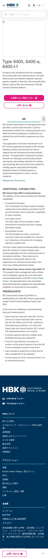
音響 (4, 467)
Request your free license (14, 180)
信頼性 (5, 479)
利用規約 (6, 452)
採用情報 (6, 432)
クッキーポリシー (18, 531)
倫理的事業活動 (29, 534)
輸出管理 (6, 444)
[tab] (24, 243)
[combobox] (24, 14)
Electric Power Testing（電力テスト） (19, 471)
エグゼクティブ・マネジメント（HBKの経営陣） (22, 426)
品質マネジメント (10, 448)
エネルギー (7, 523)
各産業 (5, 504)
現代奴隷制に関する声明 (13, 528)
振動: (4, 487)
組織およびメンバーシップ (14, 436)
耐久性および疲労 (10, 483)
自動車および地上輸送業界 (14, 519)
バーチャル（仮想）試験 (13, 491)
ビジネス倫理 (8, 440)
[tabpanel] (24, 246)
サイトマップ (14, 534)
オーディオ (7, 511)
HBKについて (8, 414)
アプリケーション (10, 460)
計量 (4, 495)
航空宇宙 (6, 515)
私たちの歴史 (8, 421)
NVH (4, 475)
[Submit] (5, 14)
